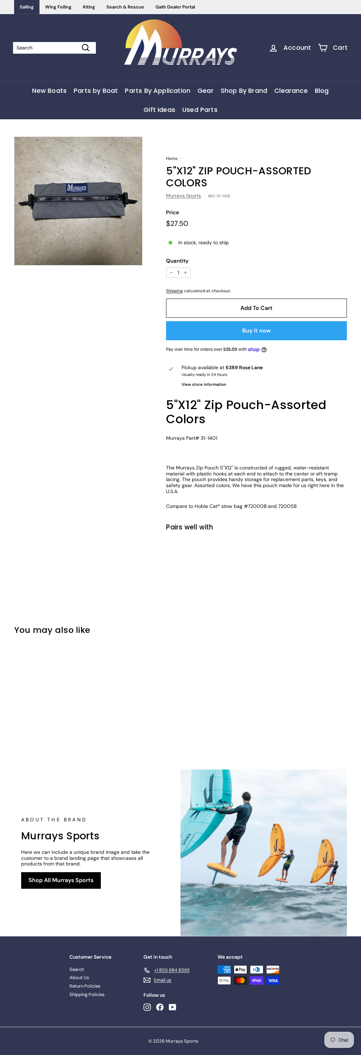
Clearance (291, 90)
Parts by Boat (96, 90)
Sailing (27, 7)
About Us (79, 978)
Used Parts (200, 109)
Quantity (177, 261)
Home (172, 158)
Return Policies (84, 986)
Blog (322, 90)
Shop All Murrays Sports (61, 880)
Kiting (89, 7)
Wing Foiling (58, 7)
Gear (205, 90)
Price (172, 212)
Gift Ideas (159, 109)
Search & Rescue (125, 7)
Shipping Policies (87, 994)
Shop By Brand (244, 90)
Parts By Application (157, 90)
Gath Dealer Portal (175, 7)
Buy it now (256, 330)
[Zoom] (78, 201)
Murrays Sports (183, 195)
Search (76, 969)
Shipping (174, 291)
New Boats (49, 90)
